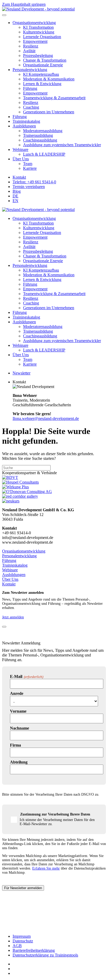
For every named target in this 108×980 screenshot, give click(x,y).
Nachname (19, 728)
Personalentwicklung (30, 69)
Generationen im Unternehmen (48, 112)
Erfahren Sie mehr (46, 868)
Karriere (30, 168)
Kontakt (19, 177)
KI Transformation (38, 27)
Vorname (18, 711)
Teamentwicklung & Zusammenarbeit (54, 98)
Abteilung (19, 762)
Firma (15, 745)
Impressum (22, 936)
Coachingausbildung (40, 140)
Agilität (29, 51)
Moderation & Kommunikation (48, 79)
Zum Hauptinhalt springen (24, 4)
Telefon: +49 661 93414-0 (34, 182)
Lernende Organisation (42, 36)
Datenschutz (23, 941)
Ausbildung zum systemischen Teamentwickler (62, 145)
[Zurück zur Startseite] (38, 9)
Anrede (16, 693)
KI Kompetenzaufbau (41, 74)
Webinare (20, 149)
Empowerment (35, 41)
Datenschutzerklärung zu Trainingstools (45, 955)
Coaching (31, 107)
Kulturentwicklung (38, 32)
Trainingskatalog (26, 121)
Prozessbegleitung (38, 55)
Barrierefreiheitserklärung (34, 950)
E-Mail (26, 676)
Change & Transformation (44, 60)
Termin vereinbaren (29, 186)
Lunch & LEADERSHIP (44, 154)
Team (27, 163)
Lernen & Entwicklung (42, 83)
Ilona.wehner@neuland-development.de (46, 418)
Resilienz (30, 46)
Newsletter (21, 373)
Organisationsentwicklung (34, 22)
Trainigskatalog (15, 565)
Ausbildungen (24, 126)
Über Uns (21, 159)
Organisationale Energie (43, 65)
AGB (17, 945)
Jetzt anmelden (13, 617)
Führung (30, 88)
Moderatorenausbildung (42, 130)
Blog (17, 191)
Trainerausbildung (38, 135)
